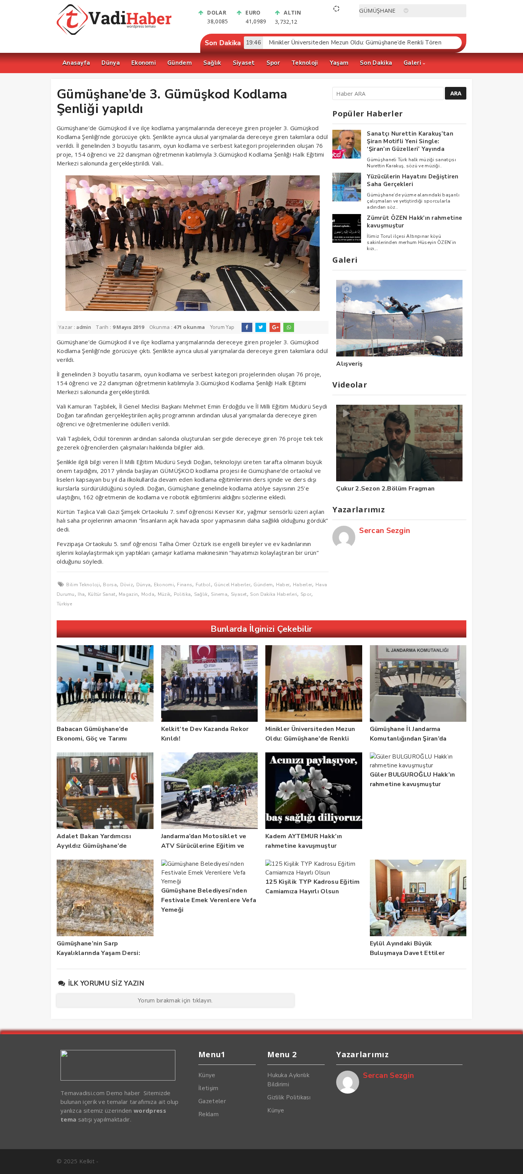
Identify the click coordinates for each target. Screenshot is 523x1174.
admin (83, 327)
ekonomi (164, 585)
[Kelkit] (114, 33)
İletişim (208, 1088)
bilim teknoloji (83, 585)
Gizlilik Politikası (289, 1097)
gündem (263, 585)
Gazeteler (212, 1101)
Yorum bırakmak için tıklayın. (175, 1000)
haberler (302, 585)
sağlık (201, 594)
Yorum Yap (222, 327)
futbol (203, 585)
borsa (110, 585)
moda (147, 594)
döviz (126, 585)
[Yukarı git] (509, 1160)
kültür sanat (102, 594)
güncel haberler (232, 585)
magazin (128, 594)
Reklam (208, 1114)
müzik (164, 594)
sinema (219, 594)
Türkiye (64, 604)
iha (81, 594)
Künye (207, 1075)
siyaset (239, 594)
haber (283, 585)
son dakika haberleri (273, 594)
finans (184, 585)
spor (306, 594)
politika (182, 594)
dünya (143, 585)
